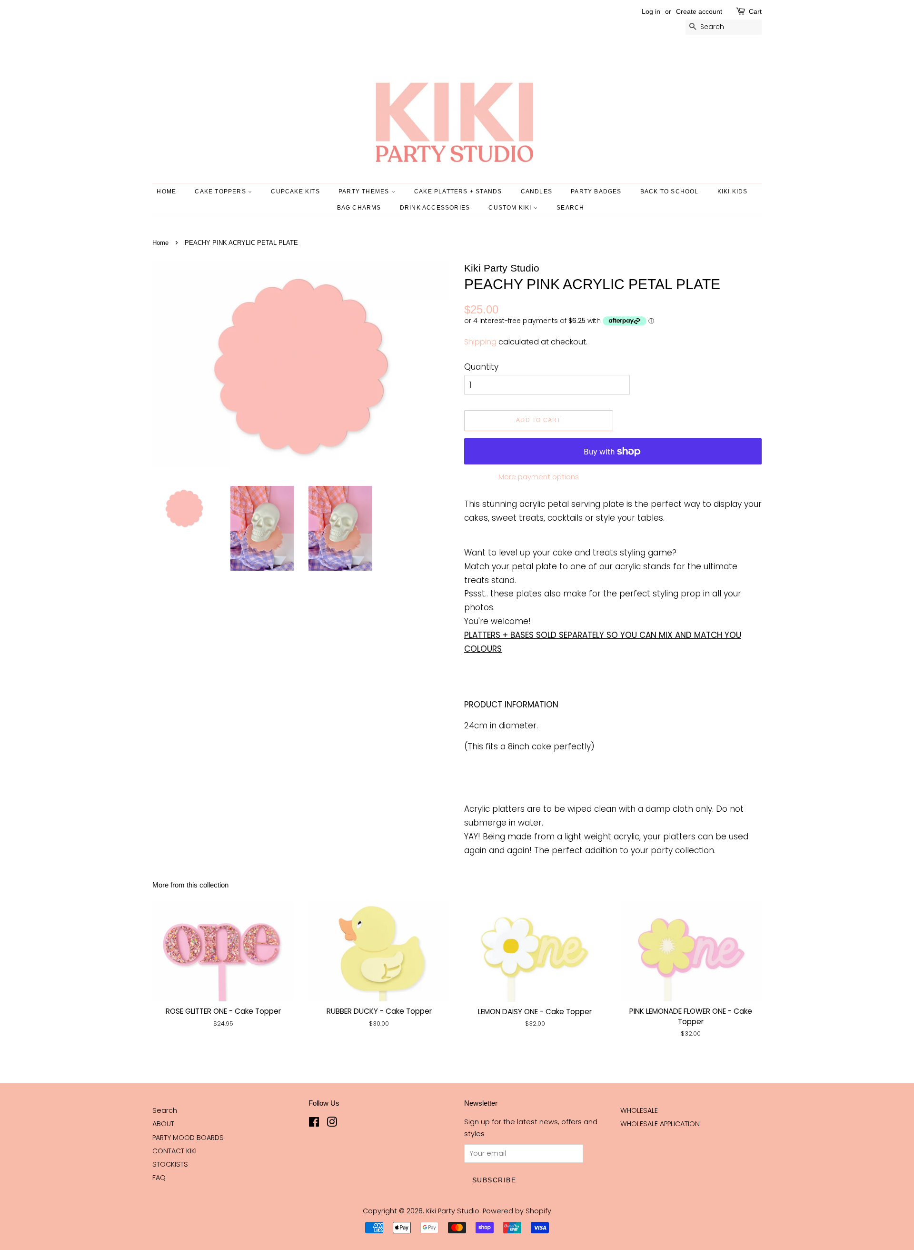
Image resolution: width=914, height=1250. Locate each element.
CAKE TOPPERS (221, 191)
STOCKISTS (170, 1164)
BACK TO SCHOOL (669, 191)
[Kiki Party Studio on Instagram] (332, 1124)
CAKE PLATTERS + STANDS (458, 191)
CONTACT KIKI (174, 1151)
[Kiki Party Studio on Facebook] (313, 1124)
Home (166, 191)
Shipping (480, 341)
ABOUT (163, 1124)
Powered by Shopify (517, 1211)
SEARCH (570, 207)
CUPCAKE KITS (295, 191)
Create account (699, 11)
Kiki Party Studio (452, 1211)
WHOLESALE (639, 1110)
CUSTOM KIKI (510, 207)
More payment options (538, 477)
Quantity (481, 367)
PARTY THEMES (364, 191)
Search (164, 1110)
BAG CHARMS (359, 207)
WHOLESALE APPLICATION (660, 1124)
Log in (651, 11)
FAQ (159, 1177)
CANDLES (536, 191)
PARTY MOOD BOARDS (188, 1137)
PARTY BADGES (596, 191)
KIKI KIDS (732, 191)
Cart (755, 11)
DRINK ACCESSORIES (435, 207)
